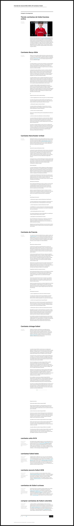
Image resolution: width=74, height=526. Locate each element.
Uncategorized (23, 56)
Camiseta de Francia (29, 232)
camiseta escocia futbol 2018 (32, 470)
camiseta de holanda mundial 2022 (35, 474)
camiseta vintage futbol (33, 334)
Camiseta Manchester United (32, 136)
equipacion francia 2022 (38, 491)
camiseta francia (46, 509)
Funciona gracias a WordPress (30, 522)
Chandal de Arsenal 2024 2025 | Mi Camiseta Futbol (28, 5)
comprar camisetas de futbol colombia (36, 501)
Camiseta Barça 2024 (29, 52)
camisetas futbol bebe (30, 454)
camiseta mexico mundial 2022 (35, 490)
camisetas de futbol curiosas (32, 485)
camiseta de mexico (42, 443)
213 (27, 516)
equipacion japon (47, 442)
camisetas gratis (23, 475)
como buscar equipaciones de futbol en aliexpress (24, 461)
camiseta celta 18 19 (29, 438)
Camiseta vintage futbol (30, 326)
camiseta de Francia (33, 236)
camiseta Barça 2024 (37, 58)
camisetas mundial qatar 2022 (36, 507)
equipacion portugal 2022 (38, 478)
